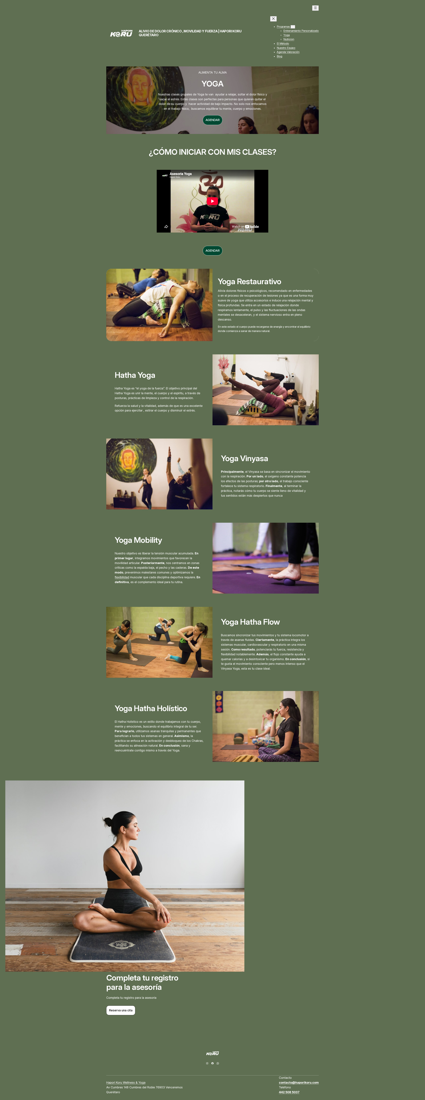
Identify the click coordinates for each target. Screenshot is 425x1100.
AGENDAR (213, 120)
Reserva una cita (120, 1010)
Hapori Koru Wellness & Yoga (125, 1082)
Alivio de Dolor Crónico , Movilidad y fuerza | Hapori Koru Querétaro (190, 33)
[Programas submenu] (293, 27)
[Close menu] (273, 19)
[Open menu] (315, 8)
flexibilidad (122, 577)
